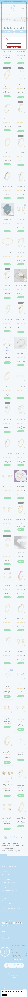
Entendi (5, 994)
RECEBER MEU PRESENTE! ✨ (14, 47)
